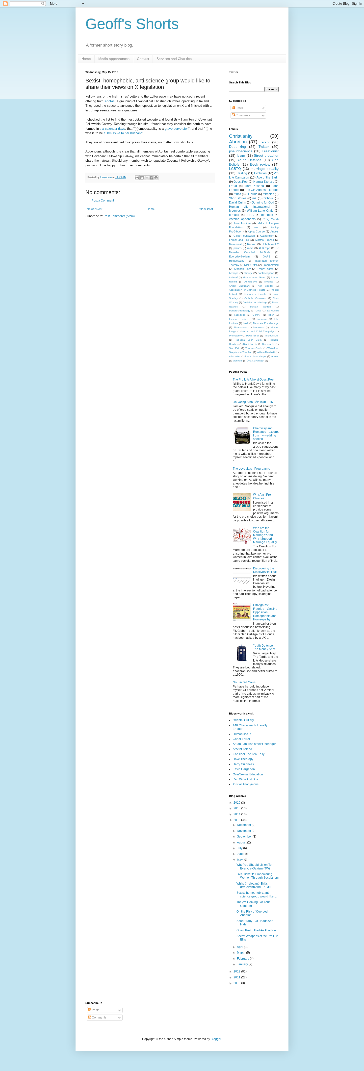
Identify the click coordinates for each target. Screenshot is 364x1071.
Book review (260, 164)
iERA (250, 215)
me (254, 198)
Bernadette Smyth (255, 294)
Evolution (260, 173)
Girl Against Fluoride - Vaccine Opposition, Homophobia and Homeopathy (265, 612)
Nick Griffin (251, 264)
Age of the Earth (268, 177)
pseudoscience (241, 151)
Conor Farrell (242, 739)
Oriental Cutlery (243, 720)
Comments (242, 115)
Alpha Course (256, 231)
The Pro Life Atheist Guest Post (253, 379)
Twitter (264, 147)
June (240, 854)
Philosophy (235, 335)
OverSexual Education (248, 774)
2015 (237, 808)
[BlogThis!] (141, 177)
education (234, 356)
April (240, 947)
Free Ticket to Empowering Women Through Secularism (257, 875)
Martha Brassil (264, 239)
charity (248, 273)
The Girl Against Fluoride (262, 190)
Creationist (270, 151)
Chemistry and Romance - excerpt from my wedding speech (266, 434)
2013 (237, 820)
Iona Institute (242, 223)
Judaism (261, 319)
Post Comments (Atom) (119, 216)
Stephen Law (242, 268)
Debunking (237, 147)
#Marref (233, 277)
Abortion (238, 141)
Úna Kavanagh (255, 360)
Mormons (258, 327)
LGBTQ (235, 169)
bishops (233, 273)
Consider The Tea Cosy (248, 754)
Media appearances (114, 59)
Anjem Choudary (239, 285)
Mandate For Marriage (266, 323)
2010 (237, 983)
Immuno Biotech (239, 319)
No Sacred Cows (244, 682)
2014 (237, 814)
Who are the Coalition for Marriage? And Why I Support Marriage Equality (265, 535)
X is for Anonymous (246, 784)
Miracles (268, 194)
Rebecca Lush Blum (248, 339)
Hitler (271, 314)
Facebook (239, 314)
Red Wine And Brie (245, 779)
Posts (239, 108)
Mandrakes (240, 327)
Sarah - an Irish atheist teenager (254, 744)
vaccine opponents (242, 219)
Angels (274, 231)
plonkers (237, 360)
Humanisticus (242, 734)
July (240, 848)
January (243, 964)
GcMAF (257, 314)
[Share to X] (146, 177)
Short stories (237, 198)
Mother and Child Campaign (258, 331)
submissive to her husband (123, 133)
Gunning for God (263, 202)
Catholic (268, 198)
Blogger (216, 1039)
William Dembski (266, 352)
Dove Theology (243, 759)
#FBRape (264, 248)
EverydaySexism (239, 256)
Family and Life (239, 239)
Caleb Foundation (244, 235)
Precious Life (271, 335)
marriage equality (265, 169)
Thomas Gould (253, 348)
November (244, 831)
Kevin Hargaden (244, 769)
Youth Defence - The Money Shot (264, 647)
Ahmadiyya (250, 281)
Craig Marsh (271, 219)
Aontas (109, 101)
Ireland (265, 142)
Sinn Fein (234, 348)
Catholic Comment (255, 298)
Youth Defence (249, 160)
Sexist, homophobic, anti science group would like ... (256, 894)
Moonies (235, 210)
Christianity (241, 136)
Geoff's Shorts (132, 24)
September (245, 836)
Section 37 (268, 344)
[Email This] (137, 177)
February (243, 958)
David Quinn (237, 202)
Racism (251, 244)
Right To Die (250, 344)
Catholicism (267, 235)
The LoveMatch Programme (251, 468)
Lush (246, 323)
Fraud (233, 186)
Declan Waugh (260, 306)
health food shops (255, 356)
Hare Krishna (254, 186)
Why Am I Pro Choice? (262, 496)
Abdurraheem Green (254, 277)
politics (238, 248)
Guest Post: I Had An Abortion (256, 930)
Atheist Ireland (242, 749)
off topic (267, 215)
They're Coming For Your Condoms (253, 903)
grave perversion (176, 128)
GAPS (266, 256)
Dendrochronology (239, 310)
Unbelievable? (270, 244)
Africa (237, 194)
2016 (237, 802)
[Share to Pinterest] (156, 177)
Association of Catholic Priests (247, 289)
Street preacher (266, 155)
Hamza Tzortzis (263, 181)
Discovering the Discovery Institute (265, 570)
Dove (258, 310)
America (268, 281)
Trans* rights (265, 268)
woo (256, 227)
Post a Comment (103, 200)
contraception (266, 273)
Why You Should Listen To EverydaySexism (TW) (254, 866)
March (241, 952)
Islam (241, 155)
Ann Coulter (265, 285)
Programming (270, 264)
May (240, 860)
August (242, 842)
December (244, 825)
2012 (237, 971)
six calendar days (112, 128)
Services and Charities (174, 59)
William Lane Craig (260, 210)
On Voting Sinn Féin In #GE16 (253, 402)
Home (86, 59)
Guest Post (241, 181)
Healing (241, 173)
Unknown (106, 177)
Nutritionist (235, 244)
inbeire (275, 356)
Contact (143, 59)
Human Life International (249, 206)
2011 (237, 977)
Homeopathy (236, 260)
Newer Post (94, 209)
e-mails (234, 215)
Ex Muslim (273, 310)
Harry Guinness (243, 764)
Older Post (206, 209)
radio (250, 248)
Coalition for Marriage (255, 302)
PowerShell (252, 335)
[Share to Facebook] (151, 177)
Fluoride (252, 194)
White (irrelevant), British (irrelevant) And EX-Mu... (254, 885)
